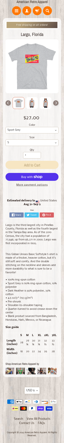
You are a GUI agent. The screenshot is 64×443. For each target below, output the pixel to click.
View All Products (38, 419)
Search (18, 419)
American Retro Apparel (32, 2)
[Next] (55, 103)
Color (32, 125)
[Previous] (8, 103)
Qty (32, 150)
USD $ (30, 390)
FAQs (41, 423)
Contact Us (26, 423)
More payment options (32, 185)
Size (32, 137)
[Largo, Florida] (18, 103)
